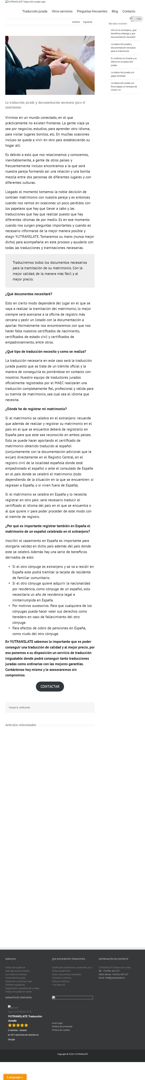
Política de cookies (61, 1030)
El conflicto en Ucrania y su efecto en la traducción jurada (124, 62)
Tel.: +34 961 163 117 (109, 970)
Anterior (76, 21)
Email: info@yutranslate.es (112, 977)
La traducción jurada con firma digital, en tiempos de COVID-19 (124, 86)
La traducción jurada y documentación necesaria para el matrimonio (123, 48)
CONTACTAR (50, 686)
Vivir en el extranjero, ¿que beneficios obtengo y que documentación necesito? (124, 34)
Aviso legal (57, 1023)
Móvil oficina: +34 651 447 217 (113, 974)
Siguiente (87, 21)
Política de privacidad (62, 1026)
